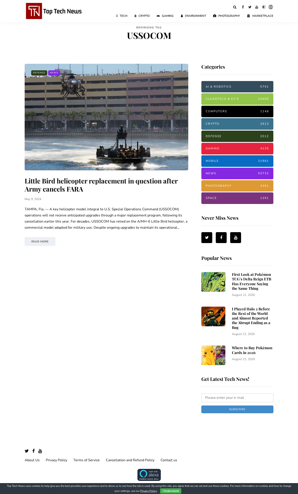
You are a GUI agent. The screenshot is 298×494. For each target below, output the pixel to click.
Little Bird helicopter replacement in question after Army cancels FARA (101, 184)
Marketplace (262, 16)
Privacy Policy (56, 460)
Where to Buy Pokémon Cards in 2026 (252, 350)
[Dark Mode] (264, 7)
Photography (229, 16)
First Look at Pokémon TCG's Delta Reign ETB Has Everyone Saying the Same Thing (251, 281)
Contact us (169, 460)
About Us (32, 460)
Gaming (168, 16)
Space (237, 198)
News (54, 72)
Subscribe (237, 409)
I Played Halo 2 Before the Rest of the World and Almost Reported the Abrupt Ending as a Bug (251, 318)
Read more (40, 241)
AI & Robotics (237, 87)
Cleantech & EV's (237, 99)
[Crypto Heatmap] (271, 7)
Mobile (237, 161)
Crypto (144, 16)
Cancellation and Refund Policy (130, 460)
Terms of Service (86, 460)
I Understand (171, 491)
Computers (237, 111)
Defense (39, 72)
